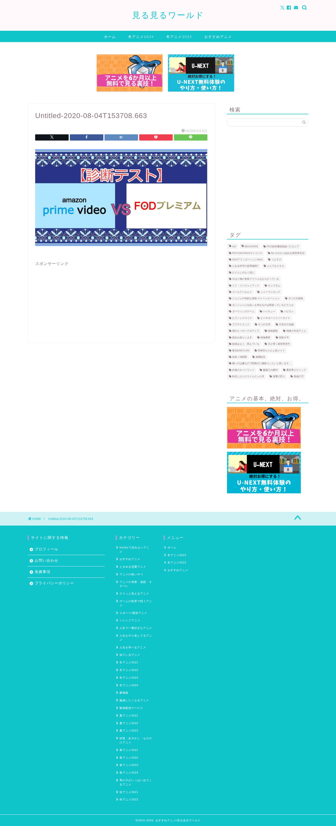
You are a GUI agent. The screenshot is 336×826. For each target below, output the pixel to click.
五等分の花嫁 (286, 324)
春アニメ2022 (129, 757)
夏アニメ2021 (129, 715)
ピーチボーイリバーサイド (275, 318)
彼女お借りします (242, 337)
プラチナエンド (240, 324)
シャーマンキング (270, 292)
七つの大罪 (264, 324)
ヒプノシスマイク (242, 318)
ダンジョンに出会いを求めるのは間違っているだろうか (263, 305)
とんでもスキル (275, 266)
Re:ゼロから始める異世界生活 (288, 253)
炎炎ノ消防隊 (239, 357)
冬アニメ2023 (179, 36)
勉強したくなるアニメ (134, 700)
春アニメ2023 (129, 765)
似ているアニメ (130, 654)
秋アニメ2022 (129, 799)
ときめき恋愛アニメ (133, 566)
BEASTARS (251, 246)
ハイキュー (269, 311)
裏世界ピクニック (296, 370)
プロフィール (46, 549)
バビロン (289, 311)
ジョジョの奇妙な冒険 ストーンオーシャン (256, 298)
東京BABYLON (240, 350)
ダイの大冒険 (295, 298)
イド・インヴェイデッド (245, 285)
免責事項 (42, 572)
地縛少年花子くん (296, 331)
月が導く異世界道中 (279, 344)
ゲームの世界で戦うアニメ (136, 603)
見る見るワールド (168, 15)
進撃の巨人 (279, 376)
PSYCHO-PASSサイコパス (247, 253)
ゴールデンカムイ (242, 292)
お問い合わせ (46, 560)
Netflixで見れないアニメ (134, 549)
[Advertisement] (121, 300)
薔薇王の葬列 (270, 370)
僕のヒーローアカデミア (245, 331)
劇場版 (124, 692)
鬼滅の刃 (299, 376)
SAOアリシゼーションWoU (247, 259)
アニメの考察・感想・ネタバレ (136, 584)
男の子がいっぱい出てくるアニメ (136, 782)
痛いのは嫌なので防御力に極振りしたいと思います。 (261, 363)
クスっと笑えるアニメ (134, 593)
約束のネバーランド (243, 370)
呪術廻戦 (273, 331)
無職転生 (260, 357)
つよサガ (276, 259)
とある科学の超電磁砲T (245, 266)
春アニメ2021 (129, 749)
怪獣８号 (284, 337)
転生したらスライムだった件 (248, 376)
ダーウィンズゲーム (243, 311)
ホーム (110, 36)
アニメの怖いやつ (131, 574)
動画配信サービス (131, 707)
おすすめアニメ (218, 36)
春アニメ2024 (129, 772)
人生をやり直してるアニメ (136, 637)
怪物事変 (265, 337)
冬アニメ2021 (129, 662)
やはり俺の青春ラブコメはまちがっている (255, 279)
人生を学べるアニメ (133, 647)
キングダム (274, 285)
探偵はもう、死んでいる (245, 344)
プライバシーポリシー (54, 583)
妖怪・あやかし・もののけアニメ (136, 740)
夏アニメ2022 (129, 723)
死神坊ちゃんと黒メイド (271, 350)
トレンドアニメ (130, 620)
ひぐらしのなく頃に (243, 272)
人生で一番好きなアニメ (136, 627)
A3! (234, 246)
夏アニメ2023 (129, 730)
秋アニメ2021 (129, 792)
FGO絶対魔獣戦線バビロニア (283, 246)
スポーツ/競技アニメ (133, 612)
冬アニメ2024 (141, 36)
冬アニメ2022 (129, 670)
